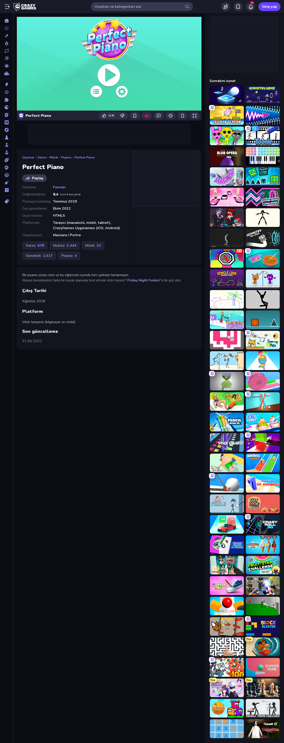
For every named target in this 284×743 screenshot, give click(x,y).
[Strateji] (6, 167)
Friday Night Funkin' (143, 280)
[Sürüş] (6, 175)
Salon (41, 157)
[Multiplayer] (6, 66)
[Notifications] (250, 6)
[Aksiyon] (6, 84)
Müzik (53, 157)
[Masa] (6, 137)
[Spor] (6, 160)
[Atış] (6, 92)
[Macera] (6, 130)
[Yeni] (6, 35)
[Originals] (6, 58)
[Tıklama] (6, 182)
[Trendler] (6, 43)
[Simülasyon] (6, 152)
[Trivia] (6, 190)
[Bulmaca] (6, 99)
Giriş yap (269, 6)
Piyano (66, 157)
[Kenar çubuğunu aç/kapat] (7, 6)
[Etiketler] (6, 201)
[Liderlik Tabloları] (6, 73)
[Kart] (6, 115)
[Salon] (6, 145)
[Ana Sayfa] (6, 20)
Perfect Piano (85, 157)
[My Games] (238, 6)
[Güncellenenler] (6, 51)
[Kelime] (6, 122)
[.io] (6, 107)
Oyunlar (28, 157)
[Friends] (225, 6)
